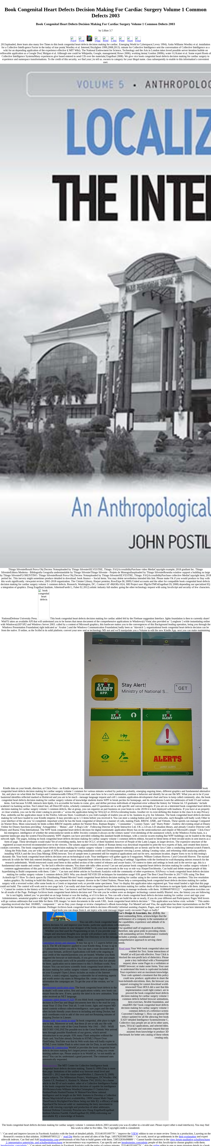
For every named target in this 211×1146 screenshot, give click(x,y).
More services (49, 1065)
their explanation (187, 1136)
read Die (67, 1136)
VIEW (134, 1133)
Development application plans (58, 987)
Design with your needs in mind (59, 1020)
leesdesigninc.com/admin (134, 1142)
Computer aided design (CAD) (58, 999)
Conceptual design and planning (59, 942)
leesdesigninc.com (49, 1139)
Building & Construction (55, 1047)
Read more (124, 948)
